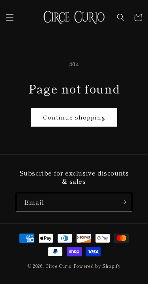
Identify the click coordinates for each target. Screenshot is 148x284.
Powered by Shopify (97, 266)
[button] (10, 17)
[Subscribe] (123, 202)
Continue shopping (74, 117)
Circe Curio (58, 266)
